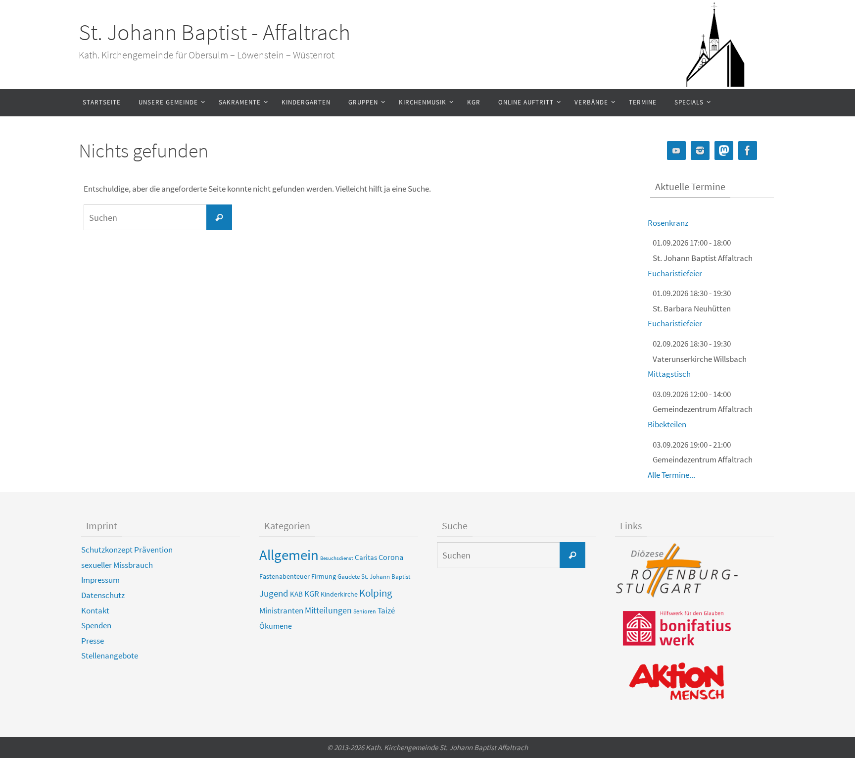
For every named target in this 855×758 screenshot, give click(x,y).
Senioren (364, 611)
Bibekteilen (667, 424)
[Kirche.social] (723, 150)
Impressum (100, 579)
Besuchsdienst (336, 558)
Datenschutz (103, 595)
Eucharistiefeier (675, 273)
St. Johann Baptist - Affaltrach (214, 32)
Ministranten (281, 610)
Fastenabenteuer (284, 576)
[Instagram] (700, 150)
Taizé (386, 610)
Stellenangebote (109, 655)
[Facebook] (747, 150)
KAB (296, 594)
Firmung (323, 576)
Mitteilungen (328, 610)
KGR (311, 594)
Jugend (273, 593)
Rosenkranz (668, 222)
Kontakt (95, 610)
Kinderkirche (339, 594)
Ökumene (275, 626)
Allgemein (289, 555)
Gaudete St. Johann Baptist (373, 576)
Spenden (96, 625)
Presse (92, 640)
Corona (391, 557)
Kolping (375, 593)
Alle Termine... (671, 474)
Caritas (366, 557)
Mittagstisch (669, 373)
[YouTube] (676, 150)
